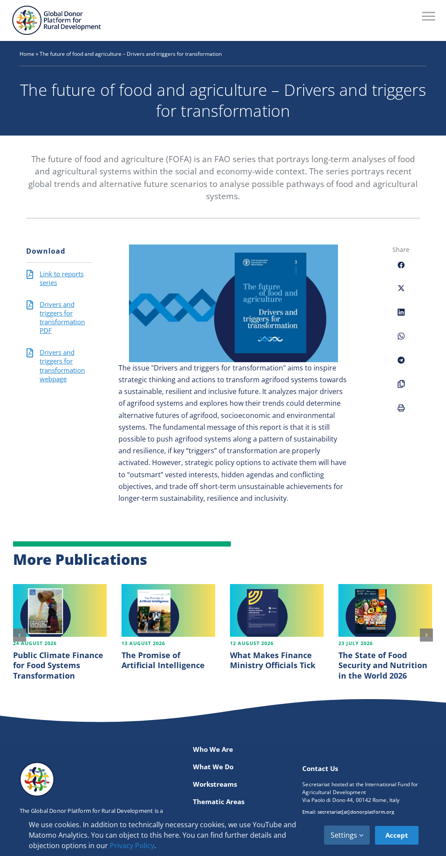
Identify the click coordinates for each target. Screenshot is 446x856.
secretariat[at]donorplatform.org (356, 811)
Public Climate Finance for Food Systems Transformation (58, 665)
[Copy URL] (401, 388)
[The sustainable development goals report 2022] (233, 247)
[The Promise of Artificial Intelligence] (168, 610)
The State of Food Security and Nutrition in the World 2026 (382, 665)
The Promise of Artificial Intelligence (163, 660)
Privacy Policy (132, 845)
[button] (19, 635)
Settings (345, 835)
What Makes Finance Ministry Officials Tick (272, 660)
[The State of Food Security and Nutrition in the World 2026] (385, 610)
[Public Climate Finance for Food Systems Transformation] (60, 610)
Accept (396, 835)
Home (27, 54)
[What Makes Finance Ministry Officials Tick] (277, 610)
